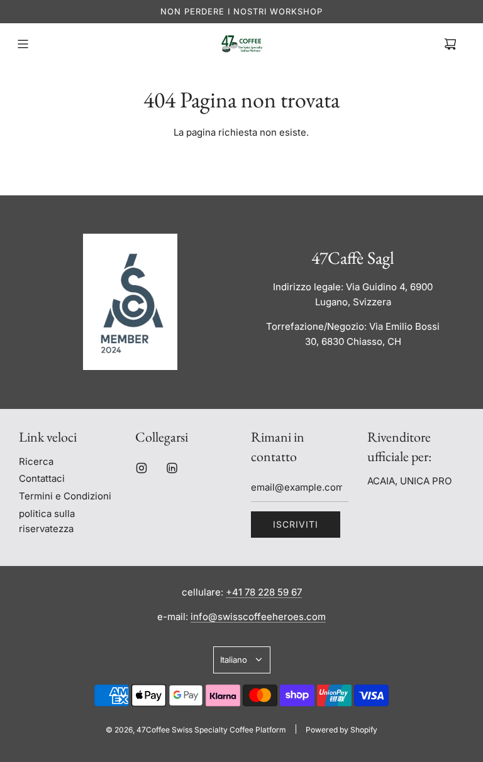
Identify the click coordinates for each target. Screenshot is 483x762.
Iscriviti (295, 524)
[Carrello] (450, 44)
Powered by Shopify (341, 729)
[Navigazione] (22, 44)
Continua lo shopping (241, 162)
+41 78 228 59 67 (264, 592)
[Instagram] (141, 468)
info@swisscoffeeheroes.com (258, 617)
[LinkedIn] (172, 468)
